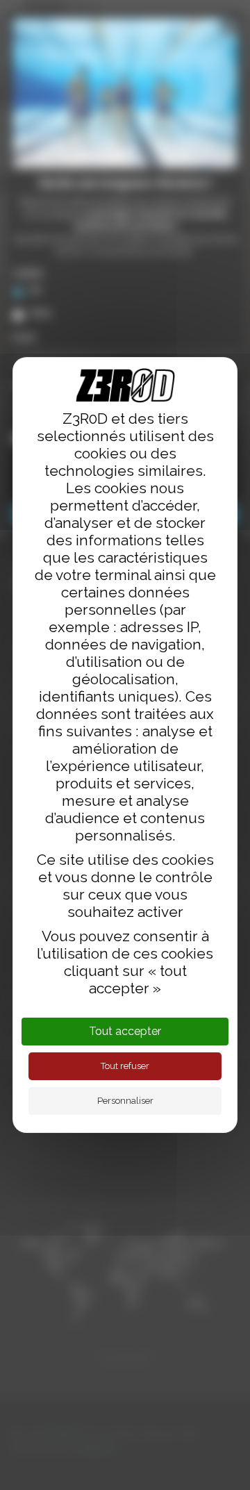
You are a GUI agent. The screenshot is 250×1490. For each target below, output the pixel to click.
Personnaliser (125, 1100)
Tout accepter (125, 1031)
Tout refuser (125, 1066)
